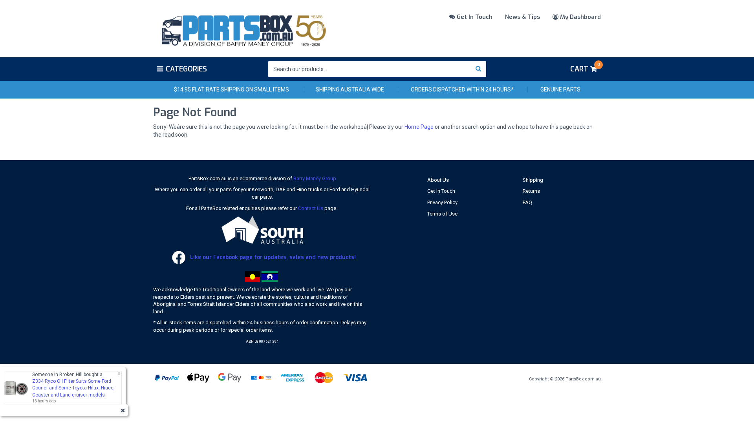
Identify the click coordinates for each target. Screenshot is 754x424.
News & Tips (522, 17)
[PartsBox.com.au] (243, 29)
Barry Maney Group (314, 178)
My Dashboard (579, 17)
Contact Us (310, 208)
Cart (585, 68)
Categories (186, 69)
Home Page (419, 127)
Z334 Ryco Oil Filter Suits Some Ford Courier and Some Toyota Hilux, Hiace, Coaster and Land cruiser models (73, 387)
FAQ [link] (527, 202)
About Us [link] (438, 180)
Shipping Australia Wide (350, 89)
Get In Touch (473, 17)
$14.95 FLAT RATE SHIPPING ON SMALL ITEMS (231, 89)
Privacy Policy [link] (442, 202)
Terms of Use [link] (442, 214)
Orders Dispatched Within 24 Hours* (462, 89)
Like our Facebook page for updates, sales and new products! (272, 257)
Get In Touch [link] (441, 191)
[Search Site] (478, 69)
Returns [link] (531, 191)
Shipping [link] (533, 180)
